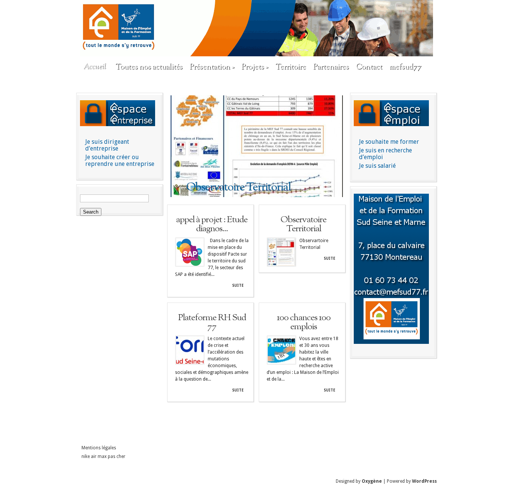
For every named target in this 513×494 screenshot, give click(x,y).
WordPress (424, 481)
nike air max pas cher (103, 456)
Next (338, 147)
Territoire (290, 67)
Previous (175, 147)
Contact (369, 67)
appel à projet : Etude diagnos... (211, 224)
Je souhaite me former (389, 141)
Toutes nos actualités (149, 67)
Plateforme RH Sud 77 (212, 322)
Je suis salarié (377, 165)
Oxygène (372, 481)
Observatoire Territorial (303, 224)
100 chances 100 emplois (303, 322)
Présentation (212, 67)
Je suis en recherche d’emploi (385, 154)
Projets (254, 67)
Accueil (94, 67)
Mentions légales (98, 447)
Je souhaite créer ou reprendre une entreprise (119, 160)
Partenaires (331, 67)
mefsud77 (405, 67)
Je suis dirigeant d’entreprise (107, 145)
